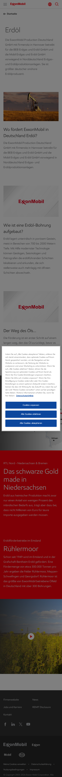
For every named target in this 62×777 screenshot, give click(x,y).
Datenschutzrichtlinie (24, 395)
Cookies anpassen (31, 405)
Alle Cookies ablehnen (31, 414)
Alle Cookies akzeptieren (31, 423)
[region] (31, 388)
